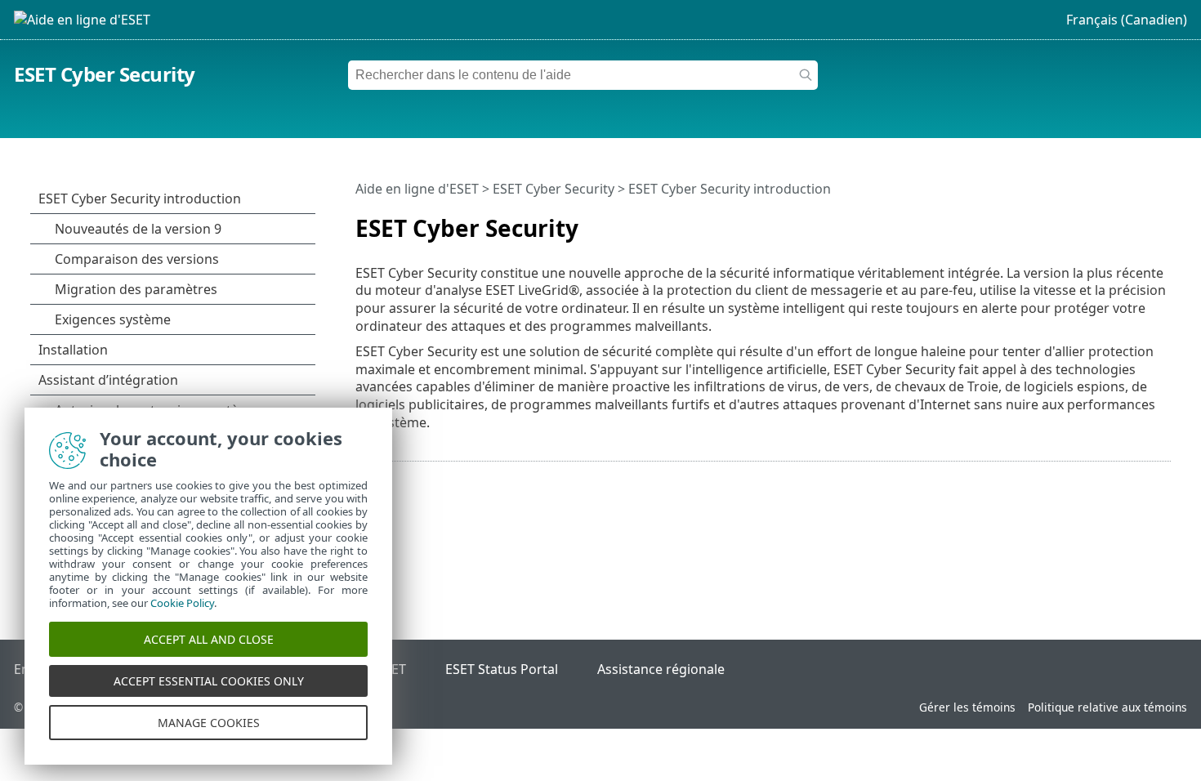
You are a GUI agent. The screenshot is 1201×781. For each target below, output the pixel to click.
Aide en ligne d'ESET (417, 189)
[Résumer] (1162, 221)
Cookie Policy (182, 603)
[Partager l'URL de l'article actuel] (1113, 221)
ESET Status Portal (501, 669)
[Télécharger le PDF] (1137, 221)
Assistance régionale (661, 669)
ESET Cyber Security (104, 73)
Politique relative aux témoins (1107, 707)
